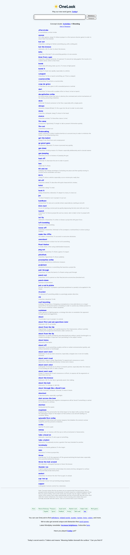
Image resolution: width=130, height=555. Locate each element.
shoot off (42, 345)
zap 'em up (43, 479)
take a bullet (43, 440)
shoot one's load (45, 358)
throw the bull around (47, 462)
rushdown (42, 310)
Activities (67, 24)
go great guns (44, 143)
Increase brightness (69, 525)
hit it (40, 175)
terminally (42, 445)
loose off (42, 228)
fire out (41, 126)
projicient (42, 265)
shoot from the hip (46, 327)
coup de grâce (44, 84)
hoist (40, 185)
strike (40, 425)
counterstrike (44, 79)
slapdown (42, 410)
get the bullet (44, 138)
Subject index (84, 508)
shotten (41, 405)
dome (40, 111)
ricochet (42, 292)
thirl (40, 450)
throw (40, 455)
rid (39, 297)
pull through (43, 270)
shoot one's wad (45, 371)
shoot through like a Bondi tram (51, 388)
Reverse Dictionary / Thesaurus (47, 508)
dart (40, 89)
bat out (41, 42)
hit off (41, 180)
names (79, 518)
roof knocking (44, 302)
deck (40, 101)
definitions (55, 518)
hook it (41, 191)
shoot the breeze (45, 378)
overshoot (42, 239)
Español (46, 511)
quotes (73, 518)
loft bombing (44, 223)
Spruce (53, 511)
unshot (41, 473)
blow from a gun (45, 57)
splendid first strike (47, 418)
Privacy (69, 511)
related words (65, 518)
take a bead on (44, 435)
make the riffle (44, 234)
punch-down (43, 280)
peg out (41, 250)
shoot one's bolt (45, 352)
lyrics (85, 518)
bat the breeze (44, 47)
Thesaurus (91, 18)
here (88, 525)
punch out (42, 275)
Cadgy (74, 12)
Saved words (62, 508)
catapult (42, 74)
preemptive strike (46, 260)
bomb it (41, 69)
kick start (42, 206)
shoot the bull (44, 383)
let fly (41, 217)
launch (41, 211)
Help (85, 511)
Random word (73, 508)
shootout (42, 393)
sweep (41, 430)
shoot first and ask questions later (53, 322)
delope (41, 106)
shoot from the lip (46, 334)
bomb (40, 64)
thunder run (43, 467)
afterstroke (43, 30)
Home (33, 508)
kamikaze (42, 201)
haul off (41, 158)
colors (90, 518)
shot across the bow (47, 398)
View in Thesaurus (65, 26)
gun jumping (43, 153)
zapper (41, 484)
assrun (41, 35)
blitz (40, 52)
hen (39, 164)
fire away (42, 121)
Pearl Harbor (43, 244)
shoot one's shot (45, 365)
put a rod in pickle (46, 285)
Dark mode (77, 511)
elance (41, 116)
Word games (94, 508)
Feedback (61, 511)
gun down (42, 148)
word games (84, 522)
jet (39, 196)
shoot (40, 317)
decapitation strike (46, 94)
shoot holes (43, 340)
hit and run (42, 169)
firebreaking (43, 131)
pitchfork (42, 255)
